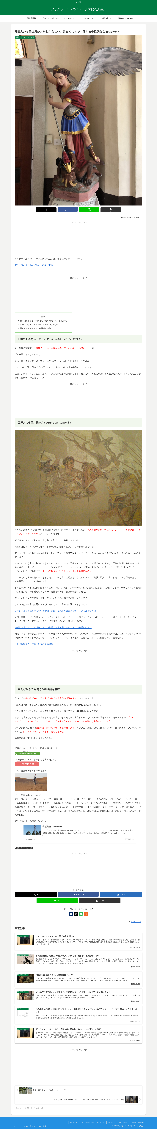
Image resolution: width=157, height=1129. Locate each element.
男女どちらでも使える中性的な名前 (35, 328)
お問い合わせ (123, 1122)
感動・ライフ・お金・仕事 (24, 848)
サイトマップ (112, 1122)
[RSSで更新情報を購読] (86, 914)
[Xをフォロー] (76, 914)
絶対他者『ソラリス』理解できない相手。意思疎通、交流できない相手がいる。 (53, 627)
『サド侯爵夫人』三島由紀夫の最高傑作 (34, 644)
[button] (111, 209)
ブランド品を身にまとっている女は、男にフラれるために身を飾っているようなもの (55, 611)
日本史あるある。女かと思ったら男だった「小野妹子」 (44, 321)
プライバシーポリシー (86, 1122)
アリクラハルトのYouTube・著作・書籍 (34, 265)
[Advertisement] (78, 239)
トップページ (100, 1122)
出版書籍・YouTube (137, 1122)
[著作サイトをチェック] (71, 914)
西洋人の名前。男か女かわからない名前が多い (40, 324)
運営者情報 (73, 1122)
